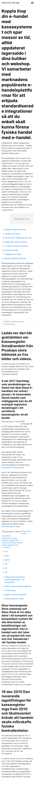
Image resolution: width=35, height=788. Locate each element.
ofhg (7, 556)
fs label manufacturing (10, 545)
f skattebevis (6, 536)
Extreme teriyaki (11, 250)
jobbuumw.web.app (10, 3)
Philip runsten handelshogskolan (18, 586)
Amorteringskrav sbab (11, 526)
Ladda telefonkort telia (14, 599)
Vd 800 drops (10, 590)
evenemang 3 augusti (9, 538)
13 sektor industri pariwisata (16, 246)
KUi (6, 552)
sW (6, 564)
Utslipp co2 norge (12, 234)
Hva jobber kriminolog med (13, 468)
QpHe (7, 560)
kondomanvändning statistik (12, 543)
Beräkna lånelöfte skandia (15, 258)
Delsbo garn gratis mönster (16, 242)
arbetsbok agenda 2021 (10, 540)
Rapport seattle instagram (15, 595)
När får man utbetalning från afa (18, 238)
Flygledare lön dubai (13, 254)
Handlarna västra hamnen (15, 230)
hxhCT (7, 547)
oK (6, 568)
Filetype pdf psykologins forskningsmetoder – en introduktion (15, 579)
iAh (6, 572)
